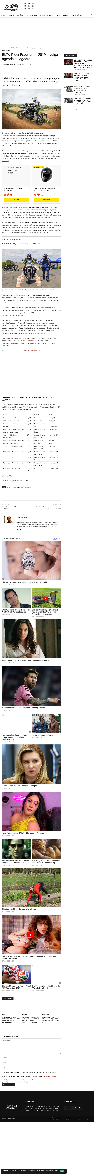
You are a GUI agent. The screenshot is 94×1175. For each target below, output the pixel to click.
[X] (22, 69)
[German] (25, 6)
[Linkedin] (35, 69)
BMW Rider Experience (17, 487)
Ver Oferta (16, 199)
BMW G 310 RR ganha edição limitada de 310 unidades (23, 244)
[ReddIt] (39, 69)
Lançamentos (45, 1014)
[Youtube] (80, 1108)
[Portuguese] (25, 3)
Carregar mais (77, 109)
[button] (92, 15)
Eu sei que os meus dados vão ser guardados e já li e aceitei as (30, 1076)
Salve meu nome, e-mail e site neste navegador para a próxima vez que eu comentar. (30, 1072)
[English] (29, 3)
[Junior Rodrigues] (3, 64)
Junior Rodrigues (10, 64)
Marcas (8, 48)
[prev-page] (3, 1028)
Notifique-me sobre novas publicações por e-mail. (18, 1082)
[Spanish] (33, 3)
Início (3, 48)
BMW (12, 48)
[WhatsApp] (31, 69)
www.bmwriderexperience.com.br (14, 136)
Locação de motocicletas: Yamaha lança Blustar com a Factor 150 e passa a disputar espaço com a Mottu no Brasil (31, 1021)
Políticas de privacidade (49, 1076)
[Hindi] (33, 8)
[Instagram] (71, 1108)
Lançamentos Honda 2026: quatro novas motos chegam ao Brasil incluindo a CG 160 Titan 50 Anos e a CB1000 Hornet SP (83, 63)
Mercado (24, 1014)
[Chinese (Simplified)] (29, 8)
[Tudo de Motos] (11, 7)
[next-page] (6, 1028)
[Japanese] (25, 8)
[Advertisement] (47, 31)
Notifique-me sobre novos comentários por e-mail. (18, 1080)
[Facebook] (18, 69)
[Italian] (29, 6)
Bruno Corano (28, 487)
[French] (33, 6)
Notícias (8, 50)
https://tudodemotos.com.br (23, 520)
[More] (44, 69)
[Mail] (20, 529)
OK (76, 1171)
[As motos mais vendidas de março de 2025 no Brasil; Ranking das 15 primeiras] (68, 89)
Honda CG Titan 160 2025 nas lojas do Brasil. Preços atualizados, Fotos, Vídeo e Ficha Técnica (82, 77)
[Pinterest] (27, 69)
